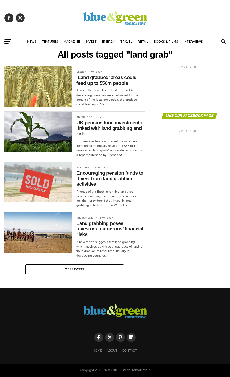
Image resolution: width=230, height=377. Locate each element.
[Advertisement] (190, 89)
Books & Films (166, 41)
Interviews (193, 41)
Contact (129, 350)
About (112, 350)
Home (97, 350)
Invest (91, 41)
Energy (108, 41)
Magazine (72, 41)
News (31, 41)
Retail (143, 41)
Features (50, 41)
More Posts (74, 269)
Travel (126, 41)
